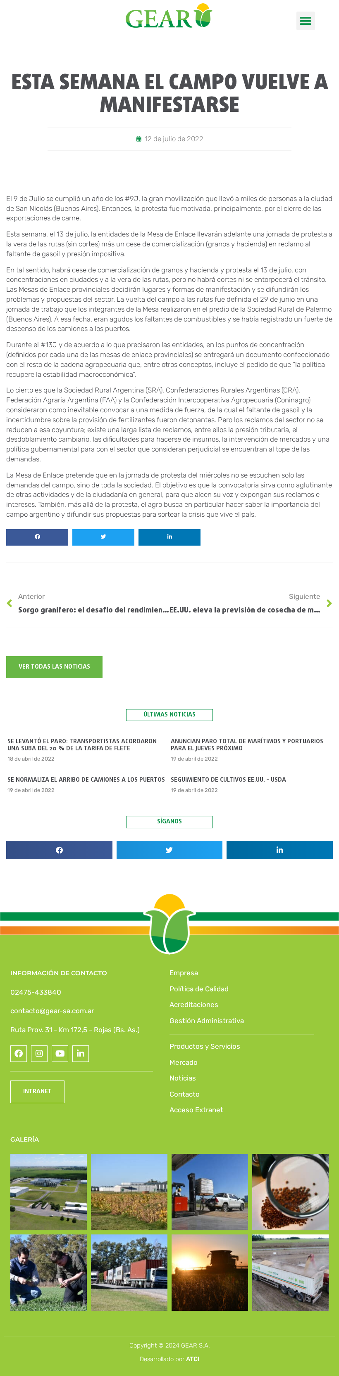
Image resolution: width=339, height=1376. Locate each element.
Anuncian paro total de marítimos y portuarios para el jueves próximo (247, 745)
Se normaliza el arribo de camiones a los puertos (86, 780)
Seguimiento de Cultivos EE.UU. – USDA (228, 780)
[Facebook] (18, 1053)
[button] (305, 21)
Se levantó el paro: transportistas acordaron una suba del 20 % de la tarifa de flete (82, 745)
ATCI (192, 1359)
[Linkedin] (80, 1053)
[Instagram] (39, 1053)
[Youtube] (60, 1053)
